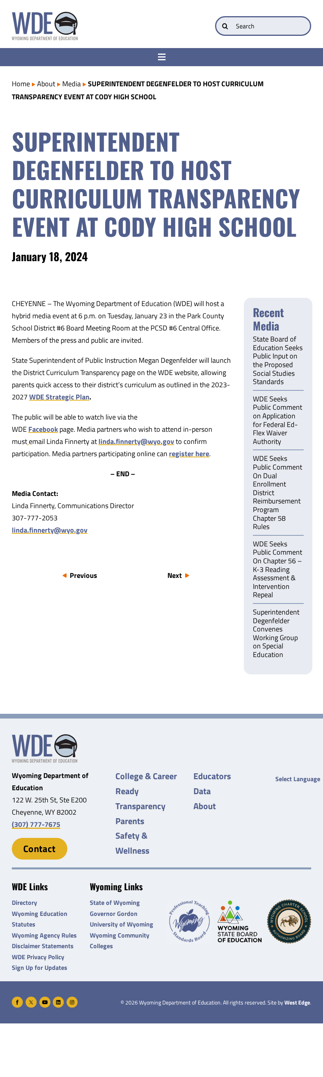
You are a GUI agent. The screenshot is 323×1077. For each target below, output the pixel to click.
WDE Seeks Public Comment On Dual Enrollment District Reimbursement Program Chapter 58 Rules (277, 493)
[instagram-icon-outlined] (72, 1000)
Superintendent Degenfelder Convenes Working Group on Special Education (276, 634)
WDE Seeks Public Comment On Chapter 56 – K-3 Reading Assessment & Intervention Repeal (277, 570)
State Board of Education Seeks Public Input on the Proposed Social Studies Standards (278, 361)
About (46, 83)
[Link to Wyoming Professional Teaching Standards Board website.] (189, 921)
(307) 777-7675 (36, 824)
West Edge (297, 1002)
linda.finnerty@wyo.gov (136, 441)
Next (174, 575)
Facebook (43, 429)
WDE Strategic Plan (59, 397)
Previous (83, 575)
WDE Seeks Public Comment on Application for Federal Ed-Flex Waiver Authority (277, 421)
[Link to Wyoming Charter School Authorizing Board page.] (289, 921)
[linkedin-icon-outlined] (58, 1000)
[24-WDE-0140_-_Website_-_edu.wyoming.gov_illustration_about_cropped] (44, 737)
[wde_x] (31, 1000)
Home (21, 83)
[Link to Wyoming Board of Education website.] (239, 921)
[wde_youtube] (44, 1000)
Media (71, 83)
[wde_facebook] (17, 1000)
